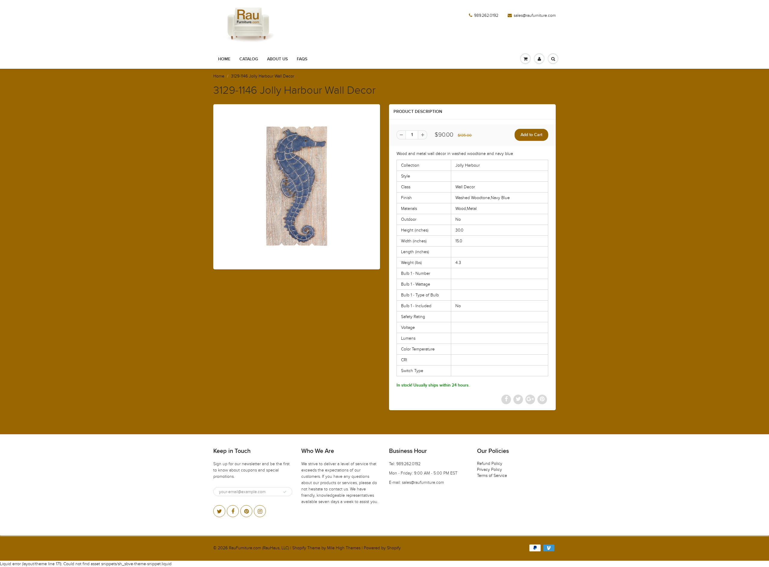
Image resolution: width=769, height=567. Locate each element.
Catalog (248, 59)
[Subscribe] (285, 492)
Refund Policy (489, 463)
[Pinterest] (246, 511)
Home (224, 59)
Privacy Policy (489, 469)
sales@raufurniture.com (535, 15)
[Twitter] (219, 511)
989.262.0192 (486, 15)
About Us (277, 59)
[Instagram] (260, 511)
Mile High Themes (343, 547)
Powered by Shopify (382, 547)
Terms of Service (492, 475)
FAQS (302, 59)
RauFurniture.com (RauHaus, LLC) (259, 547)
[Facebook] (233, 511)
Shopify (299, 547)
